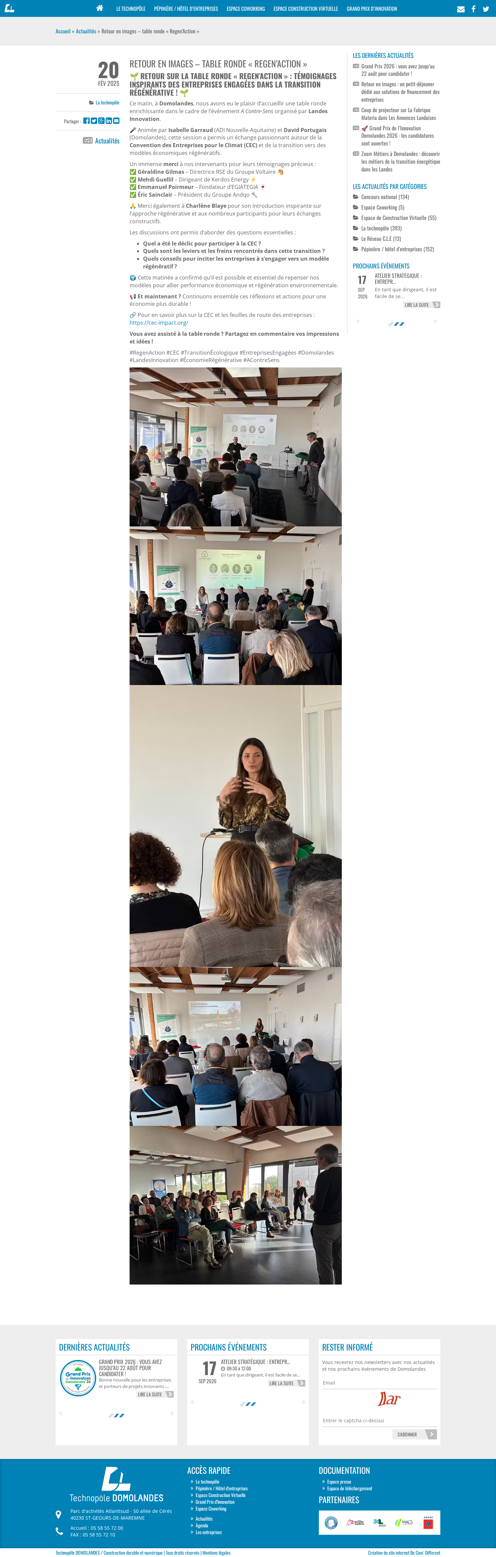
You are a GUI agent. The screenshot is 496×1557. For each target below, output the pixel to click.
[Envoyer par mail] (116, 121)
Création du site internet (388, 1552)
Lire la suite (417, 304)
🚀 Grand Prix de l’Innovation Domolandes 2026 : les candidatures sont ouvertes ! (397, 136)
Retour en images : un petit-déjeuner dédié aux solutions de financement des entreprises (400, 91)
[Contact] (461, 6)
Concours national (379, 197)
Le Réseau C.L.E (376, 238)
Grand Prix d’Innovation (372, 8)
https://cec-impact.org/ (159, 322)
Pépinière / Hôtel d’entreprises (186, 8)
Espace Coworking (246, 8)
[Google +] (101, 121)
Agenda (202, 1524)
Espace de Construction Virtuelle (393, 218)
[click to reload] (403, 1402)
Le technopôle (130, 8)
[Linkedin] (109, 121)
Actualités (86, 31)
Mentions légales (216, 1552)
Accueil (63, 31)
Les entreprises (209, 1531)
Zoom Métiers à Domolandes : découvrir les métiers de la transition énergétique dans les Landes (400, 161)
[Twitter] (486, 6)
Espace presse (339, 1481)
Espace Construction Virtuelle (306, 8)
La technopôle (107, 102)
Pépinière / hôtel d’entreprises (391, 249)
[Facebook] (473, 6)
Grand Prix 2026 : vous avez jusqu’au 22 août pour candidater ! (398, 70)
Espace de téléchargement (349, 1487)
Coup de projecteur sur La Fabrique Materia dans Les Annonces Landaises (398, 114)
